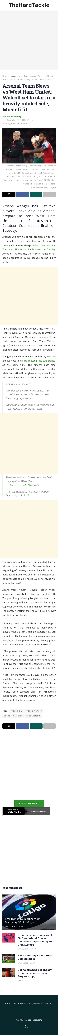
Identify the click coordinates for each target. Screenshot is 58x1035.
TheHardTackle (29, 5)
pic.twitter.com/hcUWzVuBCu (23, 485)
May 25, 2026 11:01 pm (27, 949)
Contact (49, 1003)
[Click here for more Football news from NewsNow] (16, 811)
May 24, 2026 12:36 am (27, 980)
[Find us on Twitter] (26, 1026)
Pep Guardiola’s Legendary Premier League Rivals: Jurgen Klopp (35, 973)
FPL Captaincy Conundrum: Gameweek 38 (35, 957)
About (7, 1003)
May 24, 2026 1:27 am (26, 963)
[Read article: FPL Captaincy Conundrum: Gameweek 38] (8, 958)
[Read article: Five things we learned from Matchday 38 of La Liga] (29, 913)
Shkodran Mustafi (13, 715)
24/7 (46, 811)
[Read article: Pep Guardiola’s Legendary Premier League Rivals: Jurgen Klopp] (8, 972)
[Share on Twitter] (8, 194)
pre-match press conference (39, 360)
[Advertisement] (29, 40)
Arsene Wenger (34, 711)
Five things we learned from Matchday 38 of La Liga (22, 920)
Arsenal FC (16, 711)
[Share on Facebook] (22, 194)
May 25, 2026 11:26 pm (14, 926)
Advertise (18, 1003)
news (12, 76)
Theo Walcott (33, 715)
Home (5, 76)
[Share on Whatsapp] (36, 194)
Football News (37, 811)
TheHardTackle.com (32, 1020)
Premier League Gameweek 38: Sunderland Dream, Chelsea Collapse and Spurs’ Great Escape (35, 939)
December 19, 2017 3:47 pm (20, 120)
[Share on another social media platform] (49, 194)
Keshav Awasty (13, 116)
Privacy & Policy (34, 1003)
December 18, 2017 (17, 495)
